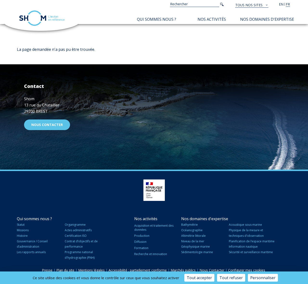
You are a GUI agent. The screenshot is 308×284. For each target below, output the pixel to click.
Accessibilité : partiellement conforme (138, 270)
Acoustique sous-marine (245, 225)
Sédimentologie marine (197, 252)
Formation (141, 248)
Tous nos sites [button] (249, 5)
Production (141, 236)
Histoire (22, 236)
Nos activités (212, 19)
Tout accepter (199, 277)
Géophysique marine (195, 246)
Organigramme (75, 225)
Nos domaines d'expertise (267, 19)
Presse (47, 270)
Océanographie (192, 230)
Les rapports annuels (31, 252)
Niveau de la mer (192, 241)
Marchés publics (183, 270)
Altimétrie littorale (193, 236)
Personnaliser (263, 277)
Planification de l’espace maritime (252, 241)
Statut (21, 225)
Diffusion (140, 242)
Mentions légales (91, 270)
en (281, 4)
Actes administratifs (78, 230)
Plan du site (65, 270)
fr (288, 4)
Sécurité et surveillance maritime (251, 252)
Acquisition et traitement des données (153, 228)
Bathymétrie (189, 225)
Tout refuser (231, 277)
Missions (23, 230)
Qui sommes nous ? (156, 19)
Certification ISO (76, 236)
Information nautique (243, 246)
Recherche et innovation (150, 254)
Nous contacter (47, 124)
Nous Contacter (211, 270)
